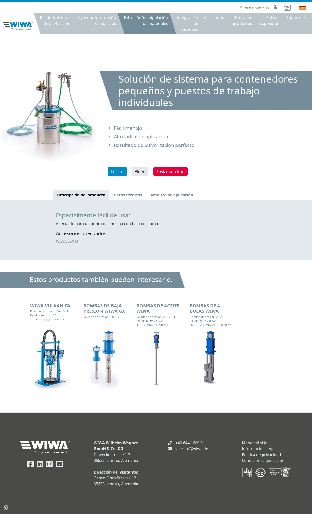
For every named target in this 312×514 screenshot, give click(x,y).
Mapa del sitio (255, 443)
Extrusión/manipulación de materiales (146, 20)
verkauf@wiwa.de (192, 448)
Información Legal (258, 448)
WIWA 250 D (67, 241)
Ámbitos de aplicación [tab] (171, 195)
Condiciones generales (263, 460)
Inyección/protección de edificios (96, 20)
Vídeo (140, 171)
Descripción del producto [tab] (81, 195)
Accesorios (214, 17)
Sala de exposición (270, 20)
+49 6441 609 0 (189, 443)
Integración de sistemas (187, 23)
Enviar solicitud (170, 171)
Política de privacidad (261, 454)
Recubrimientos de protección (54, 20)
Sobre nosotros (255, 7)
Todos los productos (242, 20)
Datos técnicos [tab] (128, 195)
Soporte (294, 17)
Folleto (117, 171)
